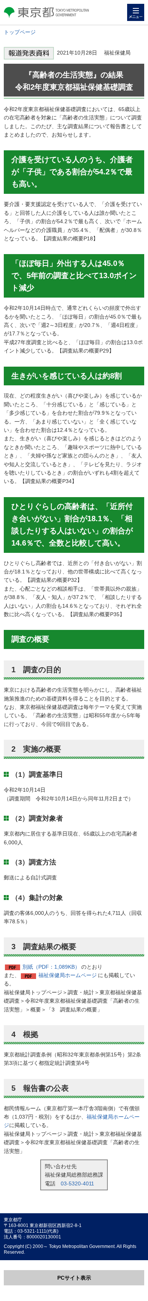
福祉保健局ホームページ (67, 975)
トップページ (20, 32)
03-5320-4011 (77, 1183)
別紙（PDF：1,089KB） (51, 967)
